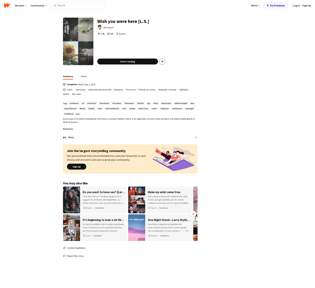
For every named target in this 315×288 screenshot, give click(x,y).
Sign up (77, 166)
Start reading (127, 61)
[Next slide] (193, 214)
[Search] (55, 5)
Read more (68, 129)
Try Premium (277, 5)
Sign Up (306, 5)
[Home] (7, 5)
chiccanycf (108, 27)
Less (79, 94)
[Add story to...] (162, 61)
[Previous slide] (67, 214)
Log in (296, 5)
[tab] (68, 77)
